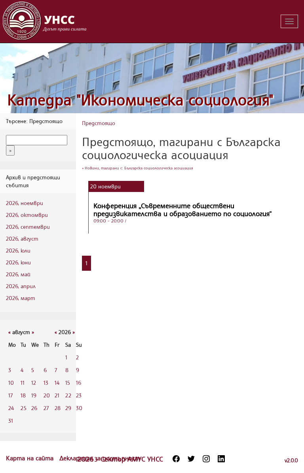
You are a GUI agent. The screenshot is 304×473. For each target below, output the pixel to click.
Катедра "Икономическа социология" (140, 99)
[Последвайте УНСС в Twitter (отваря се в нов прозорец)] (191, 459)
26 (34, 408)
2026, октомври (27, 214)
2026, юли (18, 250)
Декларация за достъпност (99, 458)
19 (33, 395)
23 (79, 395)
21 (57, 395)
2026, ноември (24, 202)
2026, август (22, 238)
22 (68, 395)
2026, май (18, 274)
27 (46, 408)
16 (78, 382)
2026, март (20, 297)
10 (11, 382)
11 (23, 382)
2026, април (21, 286)
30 (79, 408)
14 (57, 382)
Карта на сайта (30, 458)
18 (23, 395)
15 (67, 382)
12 (33, 382)
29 (68, 408)
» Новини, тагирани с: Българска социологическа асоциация (137, 167)
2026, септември (28, 226)
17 (10, 395)
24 (11, 408)
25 (24, 408)
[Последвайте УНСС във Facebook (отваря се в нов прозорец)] (176, 459)
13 (46, 382)
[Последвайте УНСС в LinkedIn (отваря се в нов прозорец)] (221, 459)
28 (58, 408)
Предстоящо (98, 123)
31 (10, 420)
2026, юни (18, 262)
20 (47, 395)
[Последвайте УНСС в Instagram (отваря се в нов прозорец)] (206, 459)
